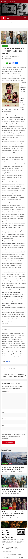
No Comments (7, 58)
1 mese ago (6, 493)
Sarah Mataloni (15, 56)
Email (4, 419)
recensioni (7, 361)
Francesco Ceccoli (16, 517)
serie (10, 508)
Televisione (5, 45)
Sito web (4, 426)
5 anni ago (6, 56)
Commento (5, 391)
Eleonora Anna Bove (17, 471)
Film (10, 485)
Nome (4, 412)
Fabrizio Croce (15, 493)
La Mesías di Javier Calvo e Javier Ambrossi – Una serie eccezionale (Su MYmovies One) (13, 513)
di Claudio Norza (12, 369)
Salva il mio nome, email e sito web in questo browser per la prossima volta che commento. (13, 436)
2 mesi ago (6, 517)
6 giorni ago (6, 471)
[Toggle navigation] (8, 18)
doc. (10, 463)
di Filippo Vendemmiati (13, 375)
